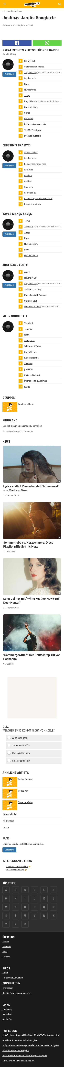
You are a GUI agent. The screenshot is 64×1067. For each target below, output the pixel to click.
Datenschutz (8, 983)
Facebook (7, 1009)
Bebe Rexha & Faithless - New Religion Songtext (24, 1055)
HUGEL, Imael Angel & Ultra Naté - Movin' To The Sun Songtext (31, 1035)
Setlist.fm (6, 1019)
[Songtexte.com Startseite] (32, 4)
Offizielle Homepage (15, 869)
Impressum (7, 988)
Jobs (4, 951)
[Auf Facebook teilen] (17, 43)
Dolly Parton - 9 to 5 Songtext (15, 1050)
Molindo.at (7, 1014)
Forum (5, 972)
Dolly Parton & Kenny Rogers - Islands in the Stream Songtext (30, 1045)
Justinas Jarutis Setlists (17, 866)
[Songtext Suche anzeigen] (59, 4)
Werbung (6, 946)
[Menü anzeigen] (4, 4)
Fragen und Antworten (12, 978)
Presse (5, 941)
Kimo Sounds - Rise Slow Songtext (18, 1060)
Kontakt (6, 956)
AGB (18, 983)
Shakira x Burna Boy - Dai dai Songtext (20, 1040)
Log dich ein (8, 426)
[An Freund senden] (47, 43)
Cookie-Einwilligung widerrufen (16, 993)
